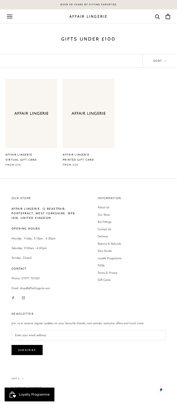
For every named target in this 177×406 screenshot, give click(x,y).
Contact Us (104, 229)
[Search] (157, 16)
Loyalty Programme (109, 258)
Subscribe (27, 350)
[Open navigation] (9, 16)
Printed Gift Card (78, 159)
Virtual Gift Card (21, 159)
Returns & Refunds (109, 243)
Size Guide (105, 251)
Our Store (104, 214)
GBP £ (16, 378)
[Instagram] (23, 297)
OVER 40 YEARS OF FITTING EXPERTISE (88, 4)
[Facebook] (13, 297)
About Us (103, 207)
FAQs (101, 265)
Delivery (103, 236)
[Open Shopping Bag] (168, 16)
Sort (158, 60)
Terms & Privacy (108, 273)
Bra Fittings (104, 222)
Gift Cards (104, 280)
